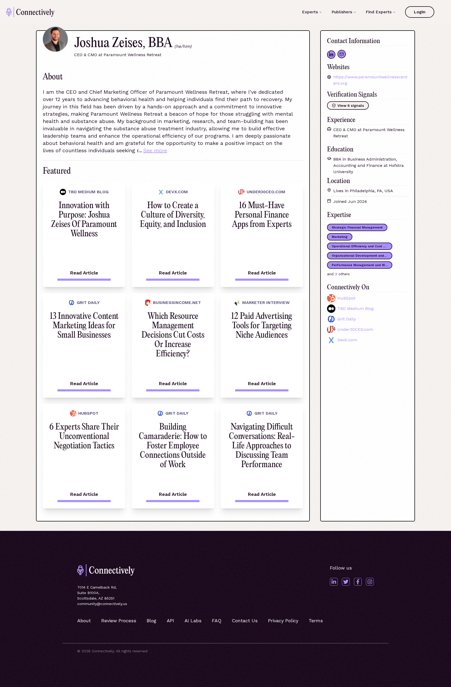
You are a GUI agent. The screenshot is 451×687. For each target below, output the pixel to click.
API (170, 620)
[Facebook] (358, 582)
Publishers (341, 11)
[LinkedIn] (334, 582)
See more (155, 150)
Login (419, 11)
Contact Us (245, 620)
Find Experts (378, 11)
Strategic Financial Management (357, 227)
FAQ (216, 620)
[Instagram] (370, 582)
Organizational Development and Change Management (362, 255)
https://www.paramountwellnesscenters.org (370, 80)
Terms (316, 620)
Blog (151, 620)
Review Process (118, 620)
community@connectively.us (102, 604)
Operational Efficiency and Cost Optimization (362, 246)
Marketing (340, 237)
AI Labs (193, 620)
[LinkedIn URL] (331, 54)
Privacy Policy (283, 620)
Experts (310, 11)
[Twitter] (346, 582)
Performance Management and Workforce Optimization (362, 265)
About (84, 620)
